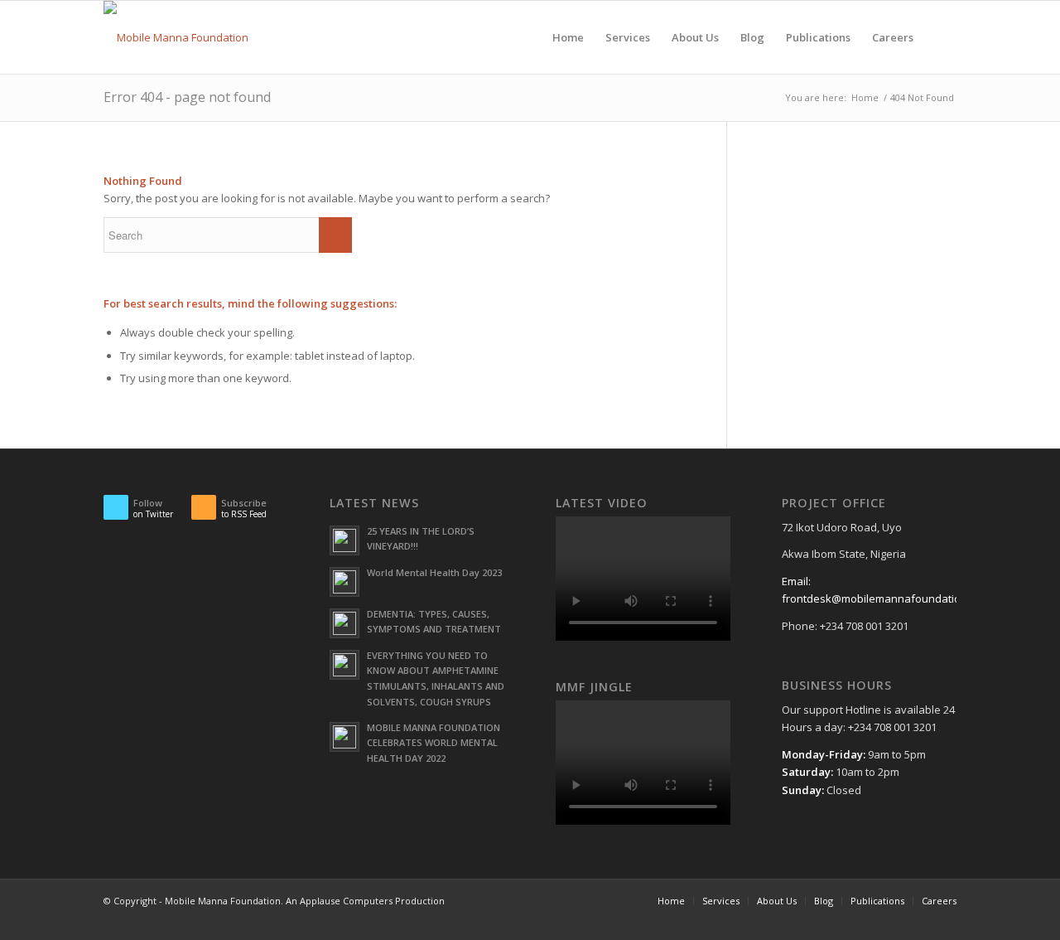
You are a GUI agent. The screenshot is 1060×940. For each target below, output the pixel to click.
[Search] (940, 37)
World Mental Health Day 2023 (434, 572)
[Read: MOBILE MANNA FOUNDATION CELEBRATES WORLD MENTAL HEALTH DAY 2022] (344, 737)
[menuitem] (568, 37)
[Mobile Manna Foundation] (176, 37)
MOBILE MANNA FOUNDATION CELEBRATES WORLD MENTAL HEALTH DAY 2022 (433, 743)
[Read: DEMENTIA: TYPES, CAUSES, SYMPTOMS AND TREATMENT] (344, 623)
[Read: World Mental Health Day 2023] (344, 582)
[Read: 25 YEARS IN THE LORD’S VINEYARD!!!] (344, 540)
